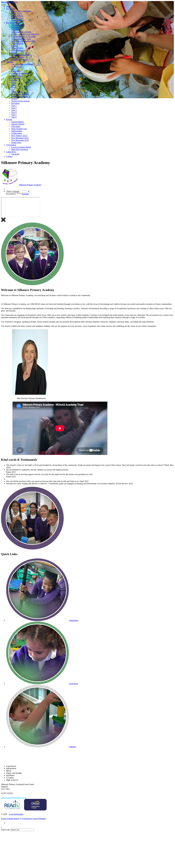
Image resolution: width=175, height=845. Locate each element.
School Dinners (17, 122)
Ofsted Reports (17, 43)
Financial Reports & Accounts (23, 36)
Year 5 (14, 115)
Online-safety (16, 133)
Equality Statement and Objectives (25, 34)
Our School (11, 9)
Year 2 (14, 108)
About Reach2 (17, 16)
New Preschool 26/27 (20, 138)
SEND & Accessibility (20, 55)
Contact (9, 156)
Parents (9, 119)
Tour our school (17, 20)
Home (8, 6)
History (14, 80)
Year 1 (14, 106)
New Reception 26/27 (20, 140)
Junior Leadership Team (21, 39)
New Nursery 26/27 (19, 136)
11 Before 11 (16, 66)
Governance (11, 145)
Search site (5, 830)
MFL (13, 85)
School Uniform (17, 124)
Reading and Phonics (19, 94)
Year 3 (14, 110)
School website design (10, 818)
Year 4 (14, 112)
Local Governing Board (21, 147)
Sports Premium (17, 57)
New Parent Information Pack (23, 41)
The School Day (18, 25)
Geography (15, 78)
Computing (15, 71)
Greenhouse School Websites (34, 818)
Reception (15, 103)
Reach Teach (16, 13)
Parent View (16, 142)
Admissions (16, 27)
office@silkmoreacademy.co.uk (14, 798)
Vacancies (15, 154)
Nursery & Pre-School (20, 101)
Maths (13, 82)
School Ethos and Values (21, 11)
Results (14, 52)
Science (14, 99)
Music (13, 87)
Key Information (13, 23)
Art (12, 69)
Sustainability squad (19, 59)
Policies (14, 46)
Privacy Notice (17, 48)
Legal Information (16, 814)
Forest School (16, 76)
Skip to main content (9, 2)
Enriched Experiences (20, 73)
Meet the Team (17, 18)
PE (12, 89)
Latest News (11, 152)
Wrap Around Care (19, 129)
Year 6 (14, 117)
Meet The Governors (19, 149)
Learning (9, 62)
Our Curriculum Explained (22, 64)
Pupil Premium (17, 50)
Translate (25, 194)
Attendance (15, 29)
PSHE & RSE (17, 92)
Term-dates (15, 126)
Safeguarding (16, 131)
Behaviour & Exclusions (21, 32)
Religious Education (19, 96)
